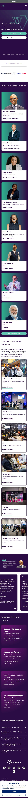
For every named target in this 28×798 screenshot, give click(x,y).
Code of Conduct (13, 780)
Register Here (4, 780)
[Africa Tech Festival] (9, 768)
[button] (14, 727)
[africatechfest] (4, 768)
